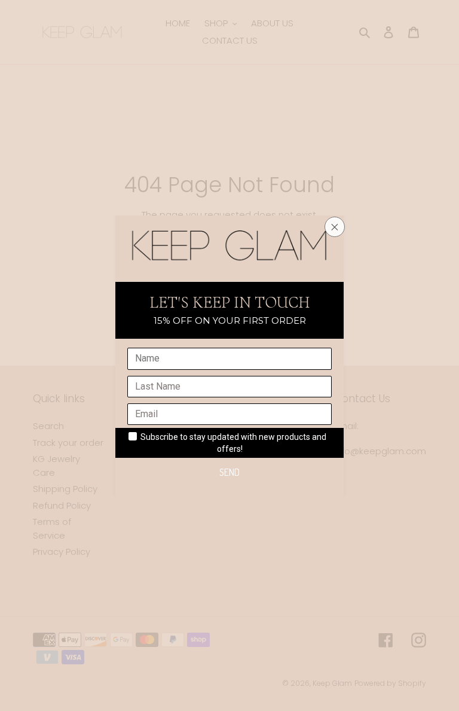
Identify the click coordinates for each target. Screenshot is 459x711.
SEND (229, 472)
